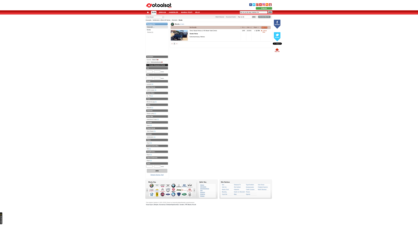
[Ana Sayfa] (148, 12)
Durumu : (152, 59)
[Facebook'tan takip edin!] (250, 4)
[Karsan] (184, 190)
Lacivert (150, 84)
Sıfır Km (224, 187)
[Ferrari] (157, 194)
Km (248, 27)
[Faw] (151, 194)
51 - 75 (150, 96)
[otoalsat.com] (159, 5)
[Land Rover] (184, 194)
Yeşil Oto (224, 194)
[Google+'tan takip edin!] (257, 4)
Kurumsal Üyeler (231, 17)
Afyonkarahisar (204, 188)
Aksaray (202, 192)
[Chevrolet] (157, 190)
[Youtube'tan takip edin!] (260, 4)
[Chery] (151, 190)
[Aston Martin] (157, 185)
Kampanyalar (250, 187)
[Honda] (178, 185)
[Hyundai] (184, 185)
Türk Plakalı (151, 131)
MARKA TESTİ (186, 12)
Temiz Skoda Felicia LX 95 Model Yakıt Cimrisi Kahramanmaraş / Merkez (203, 34)
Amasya (202, 194)
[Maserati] (189, 194)
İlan (223, 184)
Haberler (236, 189)
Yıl (243, 27)
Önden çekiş (151, 113)
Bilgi (235, 194)
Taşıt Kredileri (250, 184)
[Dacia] (167, 190)
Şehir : (154, 62)
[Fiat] (162, 194)
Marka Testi (225, 189)
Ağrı (201, 190)
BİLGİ (197, 12)
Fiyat (255, 27)
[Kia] (189, 190)
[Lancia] (178, 194)
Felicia (150, 32)
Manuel (150, 107)
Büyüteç (224, 192)
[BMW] (173, 185)
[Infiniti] (189, 185)
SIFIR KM (162, 12)
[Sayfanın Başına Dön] (277, 50)
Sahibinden (151, 137)
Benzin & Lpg (152, 102)
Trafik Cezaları (250, 189)
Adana (202, 185)
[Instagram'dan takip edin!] (263, 4)
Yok (149, 149)
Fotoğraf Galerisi (263, 187)
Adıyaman (203, 187)
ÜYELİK (264, 8)
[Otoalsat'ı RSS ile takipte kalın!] (267, 4)
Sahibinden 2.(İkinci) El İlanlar (161, 20)
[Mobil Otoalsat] (270, 4)
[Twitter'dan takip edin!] (254, 4)
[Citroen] (162, 190)
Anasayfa (148, 20)
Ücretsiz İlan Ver (264, 17)
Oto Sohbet (237, 187)
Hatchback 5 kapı (153, 119)
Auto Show (261, 184)
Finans (248, 192)
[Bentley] (167, 185)
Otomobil (174, 20)
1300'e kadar (151, 90)
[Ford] (167, 194)
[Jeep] (178, 190)
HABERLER (173, 12)
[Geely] (173, 194)
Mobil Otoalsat (220, 17)
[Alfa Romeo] (151, 185)
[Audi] (162, 185)
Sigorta (248, 194)
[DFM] (173, 190)
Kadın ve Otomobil (239, 192)
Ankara (202, 196)
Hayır (149, 125)
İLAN (154, 12)
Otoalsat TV (237, 184)
